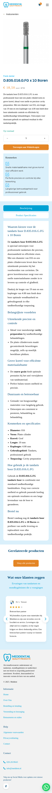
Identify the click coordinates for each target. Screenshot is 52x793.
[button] (46, 787)
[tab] (26, 208)
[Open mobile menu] (47, 5)
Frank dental (8, 76)
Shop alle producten (26, 563)
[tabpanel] (26, 380)
